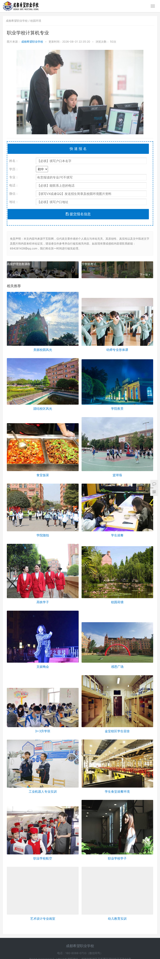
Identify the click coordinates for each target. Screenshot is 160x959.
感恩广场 (117, 667)
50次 (113, 41)
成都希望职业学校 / (18, 20)
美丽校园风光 (42, 350)
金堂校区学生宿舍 (117, 731)
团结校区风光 (42, 408)
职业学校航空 (42, 858)
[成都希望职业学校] (21, 3)
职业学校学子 (117, 858)
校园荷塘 (117, 602)
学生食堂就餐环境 (117, 791)
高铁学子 (42, 602)
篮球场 (117, 475)
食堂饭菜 (42, 475)
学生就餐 (117, 535)
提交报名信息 (80, 214)
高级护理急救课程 (18, 264)
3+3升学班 (42, 731)
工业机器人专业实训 (43, 791)
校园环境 (35, 20)
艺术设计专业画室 (42, 924)
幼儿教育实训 (117, 924)
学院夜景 (117, 408)
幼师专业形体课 (117, 350)
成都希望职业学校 (32, 41)
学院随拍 (42, 535)
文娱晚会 (42, 667)
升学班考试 (89, 264)
